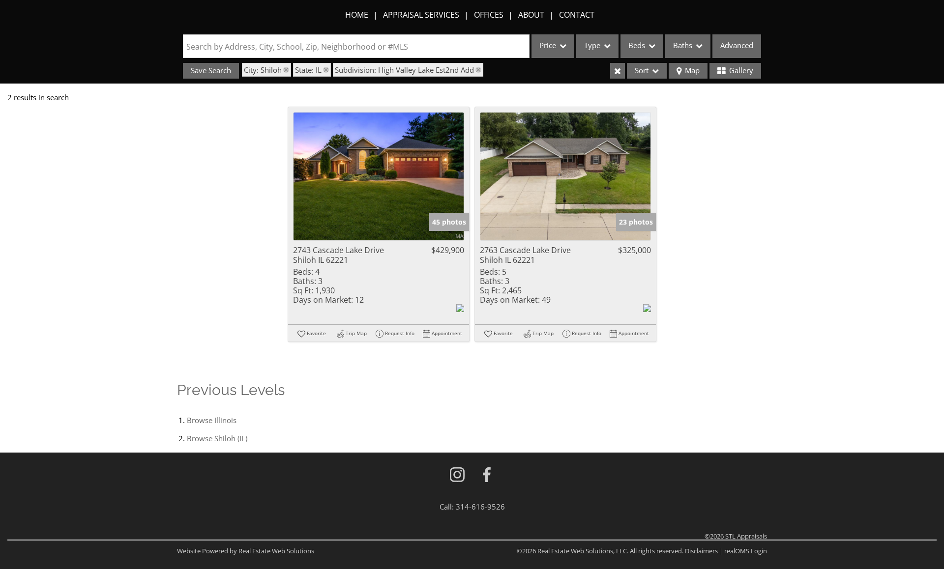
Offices (488, 14)
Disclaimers (701, 550)
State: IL (308, 70)
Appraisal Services (421, 14)
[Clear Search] (617, 71)
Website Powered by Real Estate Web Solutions (245, 550)
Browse (211, 420)
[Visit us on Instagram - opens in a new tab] (457, 475)
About (531, 14)
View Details (379, 176)
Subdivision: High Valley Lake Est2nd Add (404, 70)
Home (356, 14)
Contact (576, 14)
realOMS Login (745, 550)
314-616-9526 (480, 507)
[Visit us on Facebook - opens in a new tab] (486, 475)
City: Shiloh (263, 70)
